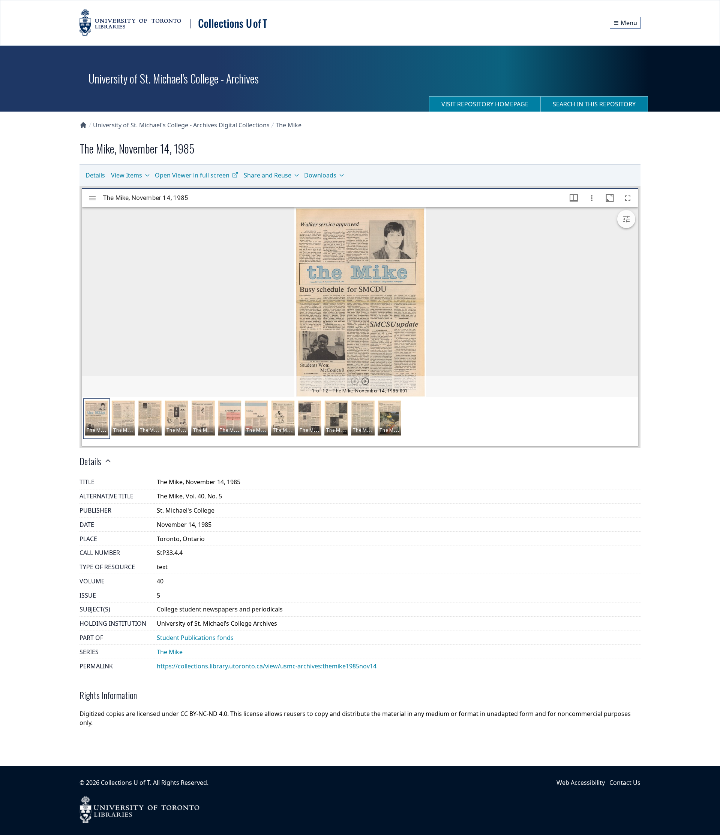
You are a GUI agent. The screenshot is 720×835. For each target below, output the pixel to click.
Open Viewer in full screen (192, 175)
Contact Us (624, 782)
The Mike (289, 125)
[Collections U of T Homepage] (83, 125)
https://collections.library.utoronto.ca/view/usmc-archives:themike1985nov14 (266, 666)
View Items (126, 175)
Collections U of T (125, 782)
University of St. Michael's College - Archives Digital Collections (181, 125)
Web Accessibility (580, 782)
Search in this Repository (594, 104)
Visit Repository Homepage (484, 104)
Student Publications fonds (195, 638)
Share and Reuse (267, 175)
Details (95, 175)
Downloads (320, 175)
